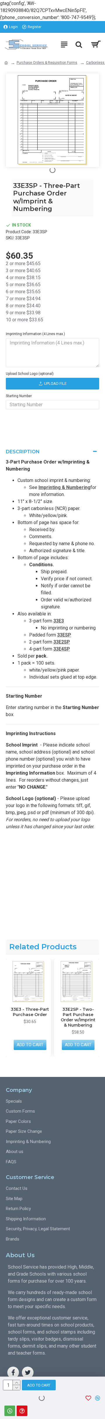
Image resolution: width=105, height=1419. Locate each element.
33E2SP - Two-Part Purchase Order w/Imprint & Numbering (78, 1017)
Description (23, 451)
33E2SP (61, 642)
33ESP (64, 635)
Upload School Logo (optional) (30, 374)
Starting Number (19, 396)
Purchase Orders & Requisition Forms (47, 63)
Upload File (55, 383)
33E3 (58, 621)
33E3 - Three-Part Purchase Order (30, 1012)
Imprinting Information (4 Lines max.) (35, 334)
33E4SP (61, 649)
